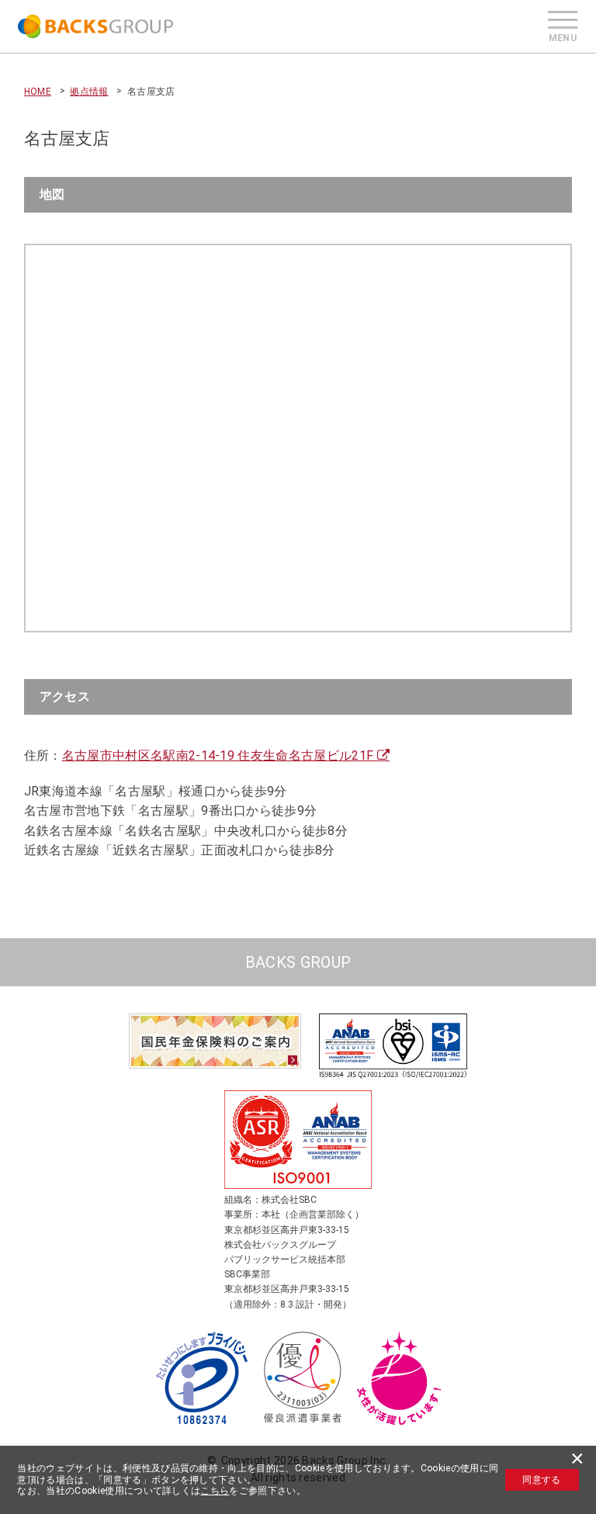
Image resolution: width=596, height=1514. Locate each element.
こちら (214, 1490)
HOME (37, 91)
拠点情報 (89, 91)
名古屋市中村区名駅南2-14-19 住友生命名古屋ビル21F (219, 755)
